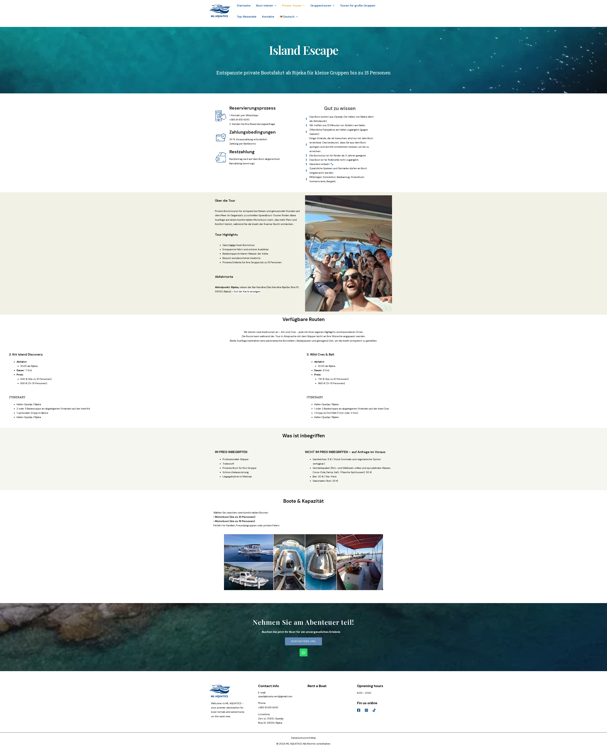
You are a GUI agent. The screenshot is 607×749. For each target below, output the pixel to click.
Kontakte (268, 17)
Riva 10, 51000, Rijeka (270, 722)
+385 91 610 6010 (268, 707)
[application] (274, 5)
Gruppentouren (320, 5)
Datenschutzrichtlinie (303, 738)
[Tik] (374, 710)
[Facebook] (358, 710)
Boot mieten (264, 5)
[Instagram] (366, 710)
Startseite (244, 5)
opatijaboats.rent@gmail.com (275, 696)
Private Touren (291, 5)
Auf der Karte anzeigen (247, 291)
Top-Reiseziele (246, 17)
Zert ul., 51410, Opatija (270, 718)
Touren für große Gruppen (357, 5)
